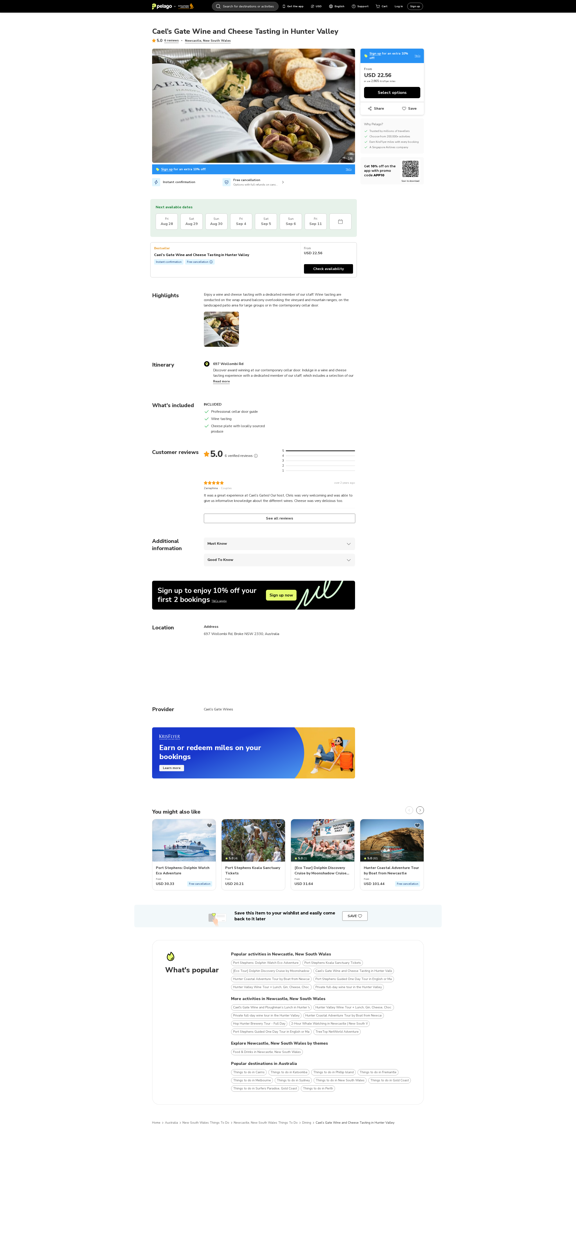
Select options (392, 92)
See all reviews (279, 518)
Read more (221, 381)
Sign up (415, 6)
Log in (399, 6)
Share (379, 108)
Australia (171, 1123)
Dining (306, 1123)
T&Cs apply (219, 601)
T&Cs (348, 169)
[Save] (209, 825)
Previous (148, 106)
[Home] (173, 6)
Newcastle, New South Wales (208, 41)
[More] (256, 456)
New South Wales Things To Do (205, 1123)
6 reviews (171, 40)
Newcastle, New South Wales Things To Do (266, 1123)
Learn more (171, 768)
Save (412, 108)
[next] (420, 810)
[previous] (409, 810)
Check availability (328, 268)
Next (358, 106)
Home (156, 1123)
